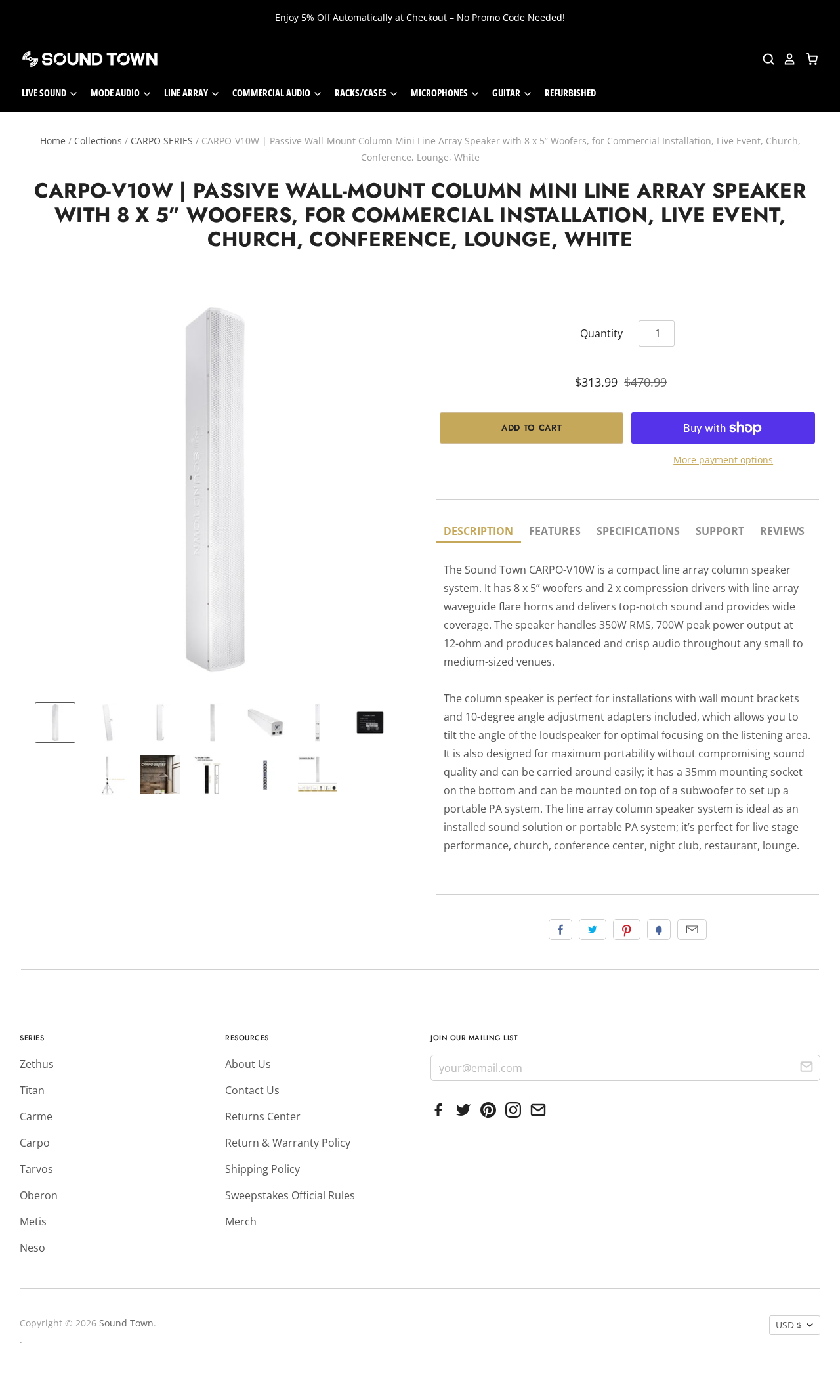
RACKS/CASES (361, 92)
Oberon (39, 1195)
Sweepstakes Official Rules (290, 1195)
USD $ (789, 1325)
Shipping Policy (262, 1169)
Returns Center (263, 1116)
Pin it (626, 929)
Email (692, 929)
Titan (32, 1090)
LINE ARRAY (187, 92)
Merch (241, 1221)
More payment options (723, 460)
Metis (33, 1221)
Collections (98, 141)
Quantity (601, 333)
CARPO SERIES (162, 141)
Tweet (592, 929)
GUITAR (507, 92)
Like (560, 929)
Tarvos (36, 1169)
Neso (32, 1248)
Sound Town (126, 1323)
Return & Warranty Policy (287, 1142)
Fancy (659, 929)
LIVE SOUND (45, 92)
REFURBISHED (570, 92)
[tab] (478, 532)
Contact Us (252, 1090)
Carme (36, 1116)
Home (53, 141)
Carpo (35, 1142)
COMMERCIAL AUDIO (272, 92)
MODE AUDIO (116, 92)
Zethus (37, 1064)
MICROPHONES (440, 92)
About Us (248, 1064)
